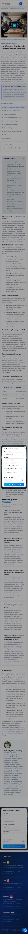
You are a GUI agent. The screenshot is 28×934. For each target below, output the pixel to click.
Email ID (6, 457)
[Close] (25, 447)
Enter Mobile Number (10, 463)
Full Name (7, 451)
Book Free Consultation (14, 484)
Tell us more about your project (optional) (13, 469)
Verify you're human (10, 477)
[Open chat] (25, 930)
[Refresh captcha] (22, 480)
